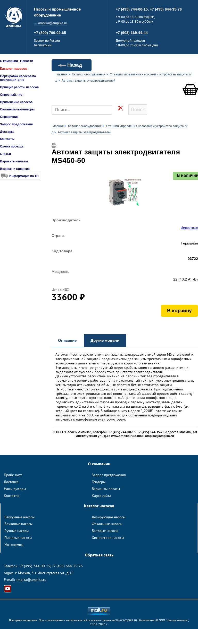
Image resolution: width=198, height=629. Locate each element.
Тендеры (98, 481)
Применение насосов (16, 102)
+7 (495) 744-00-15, (133, 9)
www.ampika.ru (126, 620)
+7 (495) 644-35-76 (166, 9)
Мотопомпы (13, 544)
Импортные (189, 228)
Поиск (138, 109)
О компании (9, 61)
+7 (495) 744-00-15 (34, 566)
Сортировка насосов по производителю (18, 78)
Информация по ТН (24, 176)
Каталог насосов (13, 69)
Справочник (9, 117)
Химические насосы (108, 537)
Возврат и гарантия (15, 169)
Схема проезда (11, 146)
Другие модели (104, 340)
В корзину (179, 310)
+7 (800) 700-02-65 (50, 33)
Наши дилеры (15, 488)
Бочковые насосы (18, 523)
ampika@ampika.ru (52, 23)
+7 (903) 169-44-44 (132, 33)
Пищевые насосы (18, 537)
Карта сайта (101, 495)
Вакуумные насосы (19, 517)
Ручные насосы (16, 530)
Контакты (7, 139)
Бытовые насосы (105, 530)
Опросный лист (12, 95)
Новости (26, 61)
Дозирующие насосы (108, 517)
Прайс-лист (13, 475)
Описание (67, 340)
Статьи (5, 154)
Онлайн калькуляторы (17, 109)
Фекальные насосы (107, 523)
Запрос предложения (16, 124)
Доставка (7, 132)
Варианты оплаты (14, 161)
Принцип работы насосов (19, 87)
